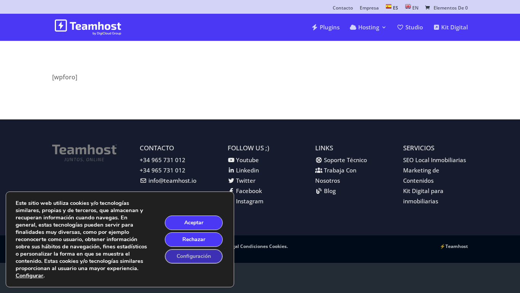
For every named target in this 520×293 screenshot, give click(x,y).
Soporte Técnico (345, 160)
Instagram (249, 201)
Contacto (343, 8)
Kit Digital (454, 27)
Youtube (247, 160)
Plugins (329, 27)
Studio (413, 27)
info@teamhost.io (172, 180)
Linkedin (247, 170)
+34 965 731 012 (162, 160)
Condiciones (254, 246)
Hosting (368, 27)
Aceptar (193, 222)
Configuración (194, 256)
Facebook (249, 191)
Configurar (29, 275)
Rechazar (193, 239)
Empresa (369, 8)
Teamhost (456, 246)
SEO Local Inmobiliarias (434, 160)
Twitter (245, 180)
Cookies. (278, 246)
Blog (330, 191)
